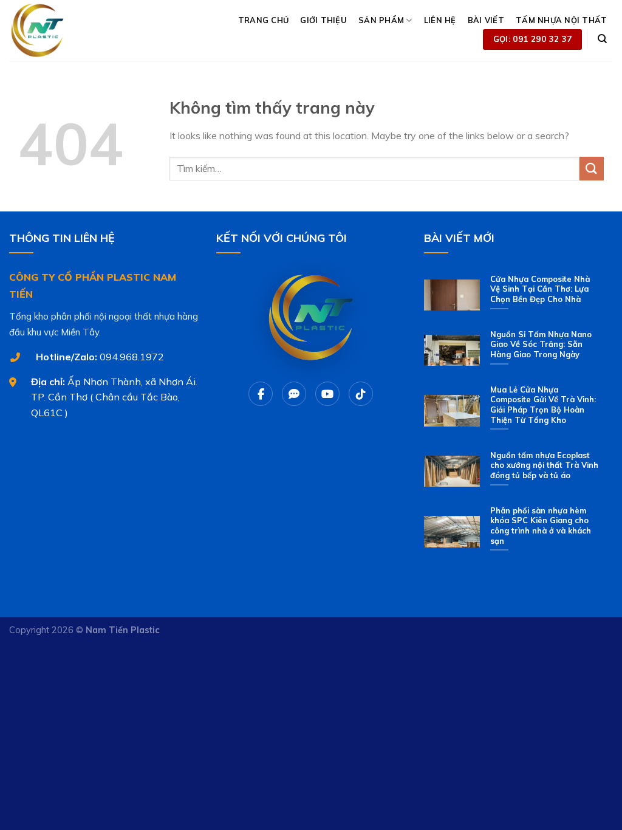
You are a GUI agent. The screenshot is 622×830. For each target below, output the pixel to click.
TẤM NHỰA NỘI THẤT (561, 20)
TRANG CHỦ (263, 20)
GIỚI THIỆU (323, 20)
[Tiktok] (361, 394)
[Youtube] (327, 394)
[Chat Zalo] (294, 394)
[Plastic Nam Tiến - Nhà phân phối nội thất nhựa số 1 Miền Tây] (65, 30)
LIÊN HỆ (440, 20)
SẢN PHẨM (381, 20)
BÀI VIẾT (486, 20)
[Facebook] (260, 394)
